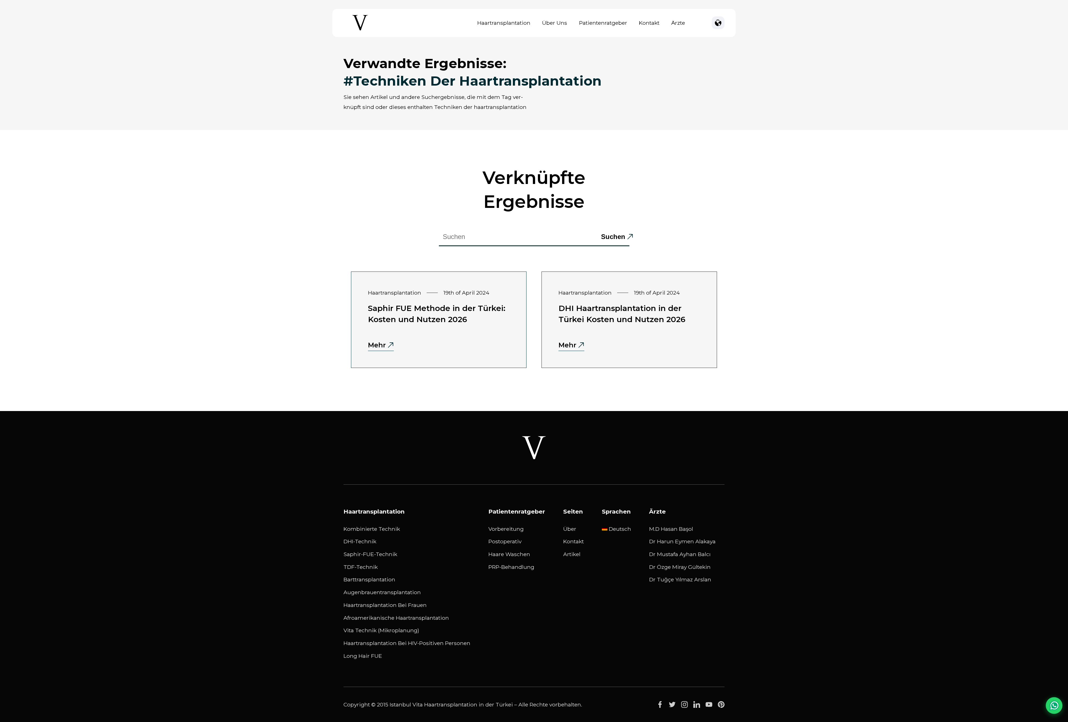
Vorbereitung (506, 529)
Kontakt (649, 22)
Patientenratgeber (603, 22)
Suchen (613, 236)
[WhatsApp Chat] (1054, 707)
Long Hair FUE (362, 656)
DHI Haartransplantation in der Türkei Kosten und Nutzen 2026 (621, 313)
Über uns (554, 22)
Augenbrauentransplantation (382, 592)
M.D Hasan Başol (671, 529)
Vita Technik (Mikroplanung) (381, 630)
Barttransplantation (369, 579)
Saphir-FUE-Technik (370, 554)
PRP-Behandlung (511, 567)
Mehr (377, 345)
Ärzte (678, 22)
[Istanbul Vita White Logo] (534, 447)
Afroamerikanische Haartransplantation (396, 617)
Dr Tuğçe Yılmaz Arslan (680, 579)
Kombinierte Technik (371, 529)
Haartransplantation (503, 22)
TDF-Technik (360, 567)
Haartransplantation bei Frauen (385, 605)
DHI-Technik (359, 541)
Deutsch (620, 529)
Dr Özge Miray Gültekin (680, 567)
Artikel (571, 554)
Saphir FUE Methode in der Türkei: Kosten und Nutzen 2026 (436, 313)
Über (569, 529)
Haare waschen (509, 554)
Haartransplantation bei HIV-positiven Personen (406, 643)
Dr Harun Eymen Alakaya (682, 541)
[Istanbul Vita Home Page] (360, 30)
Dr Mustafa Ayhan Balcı (680, 554)
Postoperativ (504, 541)
